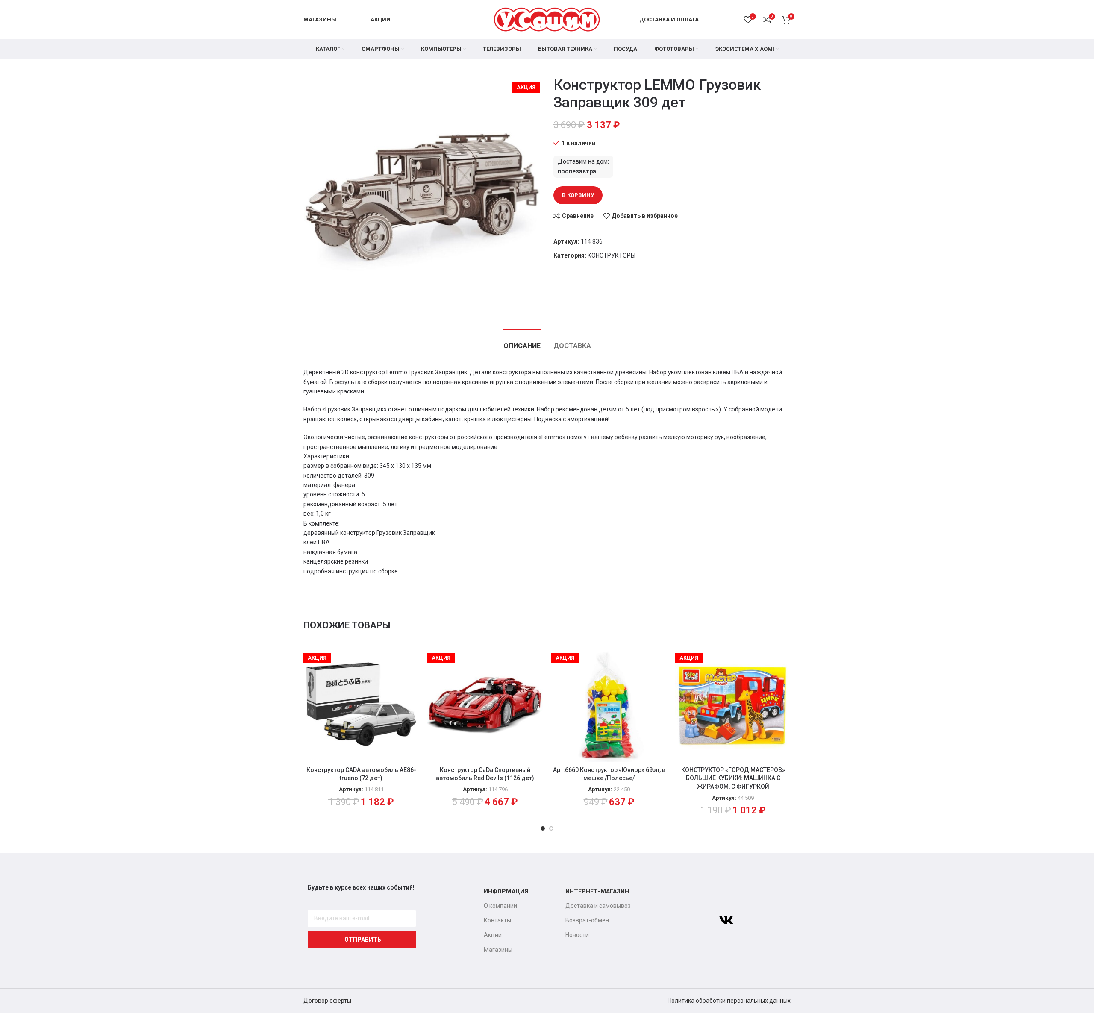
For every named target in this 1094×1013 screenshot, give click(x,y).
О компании (500, 905)
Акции (493, 934)
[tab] (522, 342)
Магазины (498, 949)
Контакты (497, 920)
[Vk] (726, 920)
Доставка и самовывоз (598, 905)
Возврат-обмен (587, 920)
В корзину (578, 195)
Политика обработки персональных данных (729, 1000)
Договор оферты (327, 1000)
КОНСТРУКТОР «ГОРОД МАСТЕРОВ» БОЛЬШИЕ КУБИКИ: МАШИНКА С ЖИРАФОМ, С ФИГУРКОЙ (733, 778)
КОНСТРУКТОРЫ (611, 255)
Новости (577, 934)
